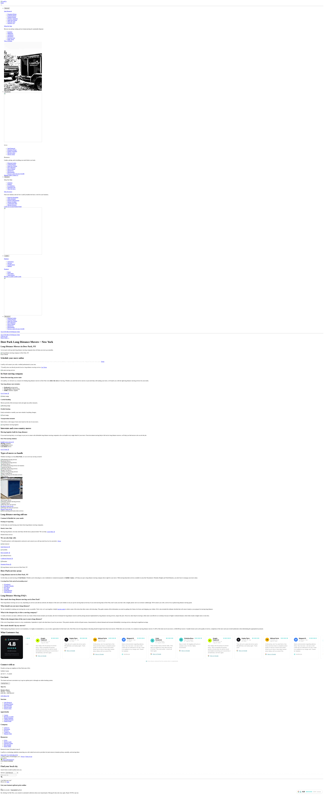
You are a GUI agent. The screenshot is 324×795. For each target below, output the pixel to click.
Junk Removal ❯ (5, 547)
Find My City (11, 23)
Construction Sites (12, 203)
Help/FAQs (10, 170)
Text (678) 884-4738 (6, 331)
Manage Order (8, 175)
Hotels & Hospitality (12, 197)
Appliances (10, 35)
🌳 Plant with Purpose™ (7, 759)
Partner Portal (18, 206)
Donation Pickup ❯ (6, 564)
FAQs (5, 740)
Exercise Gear (11, 38)
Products (6, 269)
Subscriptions (11, 275)
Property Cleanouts (12, 18)
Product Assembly (12, 151)
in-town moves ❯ (7, 442)
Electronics (10, 36)
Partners (9, 184)
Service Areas (11, 154)
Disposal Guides (11, 163)
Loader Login (17, 276)
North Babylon (8, 590)
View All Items (8, 41)
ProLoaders (10, 273)
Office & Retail (11, 199)
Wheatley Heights (9, 586)
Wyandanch (7, 584)
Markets (9, 266)
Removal (7, 8)
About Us (6, 727)
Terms (102, 361)
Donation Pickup (11, 14)
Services (9, 263)
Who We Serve (11, 189)
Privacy (23, 756)
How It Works (11, 169)
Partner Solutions (8, 718)
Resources (7, 316)
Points (9, 272)
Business (7, 177)
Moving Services (11, 205)
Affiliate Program (8, 719)
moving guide (61, 609)
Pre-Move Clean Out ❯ (7, 506)
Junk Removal (8, 11)
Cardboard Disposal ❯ (7, 558)
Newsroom (7, 729)
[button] (162, 599)
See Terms (44, 367)
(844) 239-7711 (5, 755)
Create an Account (9, 206)
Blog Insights (7, 745)
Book (2, 3)
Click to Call (4, 336)
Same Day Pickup (12, 20)
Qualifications (11, 264)
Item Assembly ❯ (5, 552)
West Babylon (8, 592)
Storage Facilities (12, 202)
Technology (10, 261)
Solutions (9, 183)
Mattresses (10, 33)
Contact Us (15, 175)
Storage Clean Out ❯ (6, 509)
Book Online (5, 338)
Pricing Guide (7, 742)
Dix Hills (6, 589)
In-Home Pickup (11, 15)
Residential (7, 91)
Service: (3, 772)
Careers (6, 715)
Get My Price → (5, 683)
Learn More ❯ (51, 531)
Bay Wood (7, 587)
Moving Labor (11, 153)
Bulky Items (10, 39)
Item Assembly (8, 705)
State (8, 782)
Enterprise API (11, 187)
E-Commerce (11, 186)
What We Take (11, 21)
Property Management (13, 200)
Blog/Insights (11, 172)
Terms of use (28, 756)
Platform (6, 259)
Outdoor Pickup (11, 17)
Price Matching (11, 167)
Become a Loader (9, 276)
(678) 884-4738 (5, 696)
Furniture (9, 32)
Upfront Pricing (11, 164)
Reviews (15, 173)
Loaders (7, 256)
